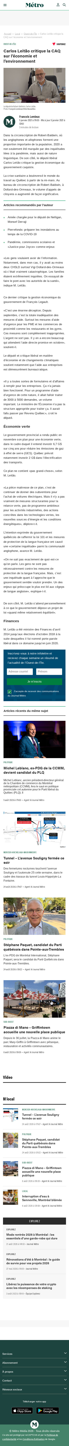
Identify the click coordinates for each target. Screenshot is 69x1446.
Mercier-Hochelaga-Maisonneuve (20, 852)
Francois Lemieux (29, 116)
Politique (8, 762)
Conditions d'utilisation (34, 1439)
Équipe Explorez (33, 1293)
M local (8, 1099)
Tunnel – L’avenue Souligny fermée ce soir (34, 860)
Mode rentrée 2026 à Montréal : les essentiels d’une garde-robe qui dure (31, 1236)
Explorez (34, 1221)
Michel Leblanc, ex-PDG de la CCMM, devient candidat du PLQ (34, 770)
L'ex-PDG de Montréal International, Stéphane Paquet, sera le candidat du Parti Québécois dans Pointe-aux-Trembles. (34, 959)
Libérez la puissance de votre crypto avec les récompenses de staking (31, 1286)
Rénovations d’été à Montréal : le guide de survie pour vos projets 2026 (33, 1261)
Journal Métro (33, 1244)
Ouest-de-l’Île (30, 34)
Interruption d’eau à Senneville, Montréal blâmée (42, 1198)
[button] (4, 5)
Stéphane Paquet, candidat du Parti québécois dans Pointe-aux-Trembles (34, 946)
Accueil (7, 34)
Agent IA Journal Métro (34, 800)
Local (17, 34)
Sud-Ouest (9, 1021)
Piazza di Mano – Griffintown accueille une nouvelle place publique (34, 1029)
